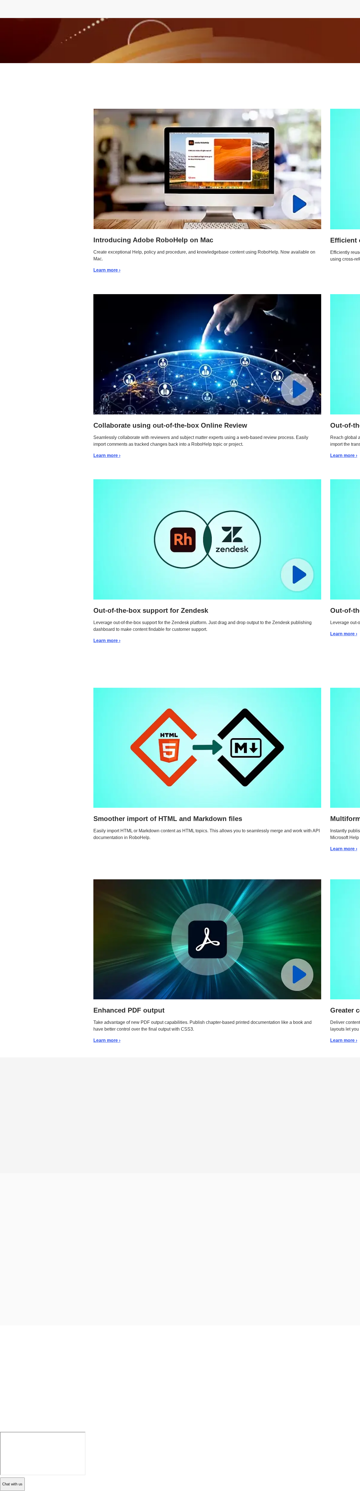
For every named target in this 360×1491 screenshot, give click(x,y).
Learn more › (106, 270)
